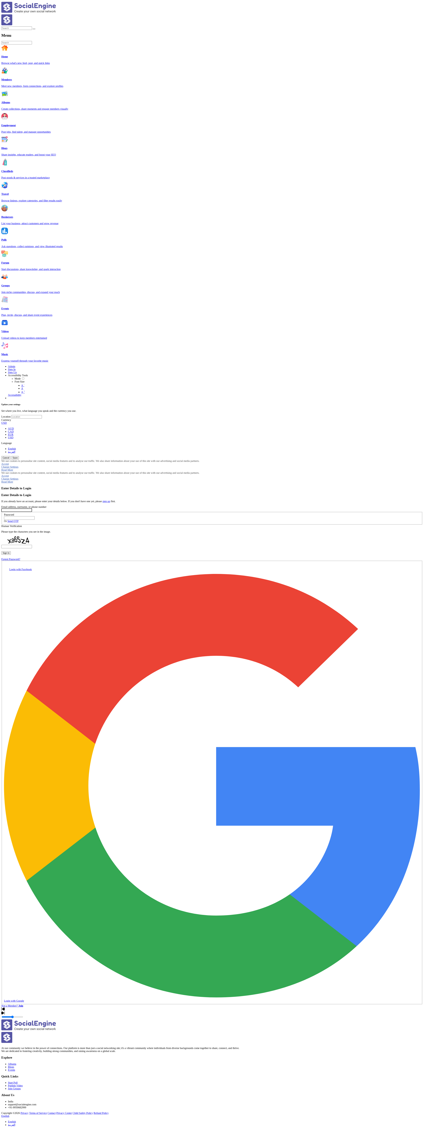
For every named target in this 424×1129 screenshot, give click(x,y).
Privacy (24, 1113)
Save (15, 458)
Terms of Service (38, 1113)
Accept (5, 464)
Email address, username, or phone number (23, 506)
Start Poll (13, 1082)
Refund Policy (101, 1113)
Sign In (6, 553)
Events (11, 1070)
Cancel (6, 458)
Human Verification (11, 526)
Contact (52, 1113)
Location (6, 416)
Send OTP (13, 521)
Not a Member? (12, 1005)
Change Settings (9, 466)
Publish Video (15, 1085)
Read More (7, 469)
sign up (106, 501)
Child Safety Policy (83, 1113)
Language (6, 443)
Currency (6, 420)
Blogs (11, 1067)
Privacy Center (64, 1113)
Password (9, 514)
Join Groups (14, 1088)
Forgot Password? (10, 559)
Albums (12, 1064)
